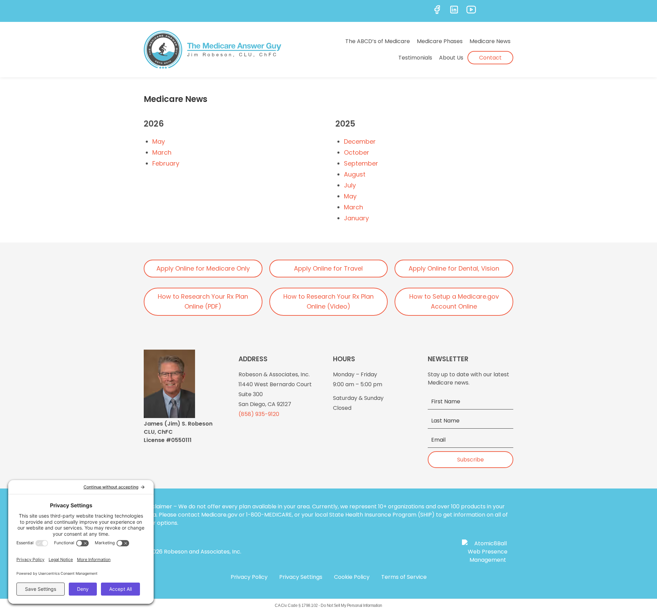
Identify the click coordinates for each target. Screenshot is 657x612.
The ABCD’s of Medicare (377, 41)
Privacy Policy (249, 577)
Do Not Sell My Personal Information (351, 605)
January (356, 218)
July (350, 185)
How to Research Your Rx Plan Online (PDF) (203, 301)
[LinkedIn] (454, 9)
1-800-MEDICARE (269, 515)
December (360, 141)
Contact (490, 58)
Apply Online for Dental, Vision (454, 268)
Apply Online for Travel (328, 268)
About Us (451, 58)
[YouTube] (471, 9)
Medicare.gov (219, 515)
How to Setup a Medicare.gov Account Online (454, 301)
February (165, 163)
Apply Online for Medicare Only (203, 268)
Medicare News (490, 41)
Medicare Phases (440, 41)
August (354, 174)
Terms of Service (404, 577)
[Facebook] (437, 9)
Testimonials (415, 58)
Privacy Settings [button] (300, 577)
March (161, 152)
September (361, 163)
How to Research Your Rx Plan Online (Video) (328, 301)
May (158, 141)
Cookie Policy (352, 577)
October (356, 152)
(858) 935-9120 (259, 414)
